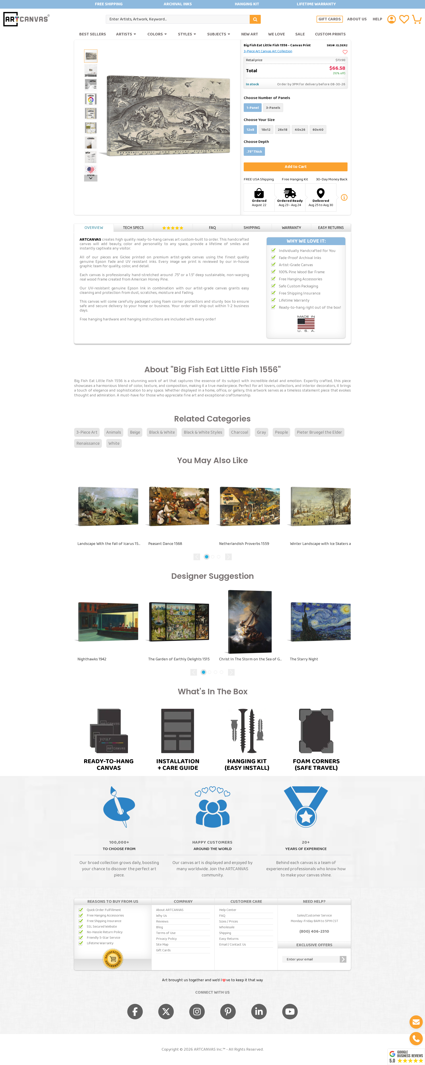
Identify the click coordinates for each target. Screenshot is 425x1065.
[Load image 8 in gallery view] (90, 142)
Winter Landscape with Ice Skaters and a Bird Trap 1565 (322, 544)
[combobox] (183, 19)
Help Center (227, 910)
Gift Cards (330, 19)
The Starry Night (304, 659)
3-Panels (273, 108)
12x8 (250, 130)
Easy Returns (331, 228)
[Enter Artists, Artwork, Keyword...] (255, 19)
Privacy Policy (166, 939)
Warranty (291, 228)
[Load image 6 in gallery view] (90, 113)
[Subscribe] (343, 959)
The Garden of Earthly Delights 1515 (179, 659)
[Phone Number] (416, 1038)
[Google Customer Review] (406, 1057)
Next (228, 557)
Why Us (161, 916)
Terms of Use (166, 933)
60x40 (318, 130)
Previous (196, 557)
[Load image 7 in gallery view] (90, 128)
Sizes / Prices (228, 921)
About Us (357, 19)
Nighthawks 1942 (91, 659)
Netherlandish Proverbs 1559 (244, 544)
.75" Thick (254, 151)
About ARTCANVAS (170, 910)
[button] (417, 19)
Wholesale (226, 927)
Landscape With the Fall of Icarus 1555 (109, 544)
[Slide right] (90, 178)
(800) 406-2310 (314, 931)
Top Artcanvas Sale (212, 4)
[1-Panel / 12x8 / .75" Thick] (90, 70)
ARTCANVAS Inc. (208, 1049)
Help (377, 19)
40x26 (300, 130)
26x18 (282, 130)
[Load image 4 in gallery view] (90, 85)
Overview (94, 228)
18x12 (265, 130)
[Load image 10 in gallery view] (90, 171)
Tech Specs (133, 228)
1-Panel (253, 108)
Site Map (162, 944)
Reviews (173, 228)
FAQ (212, 228)
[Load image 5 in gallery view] (90, 99)
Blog (159, 927)
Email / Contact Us (232, 944)
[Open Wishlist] (404, 19)
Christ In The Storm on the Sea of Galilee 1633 (251, 659)
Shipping (252, 228)
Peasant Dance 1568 (165, 544)
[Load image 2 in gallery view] (90, 56)
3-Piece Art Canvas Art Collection (268, 51)
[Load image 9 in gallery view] (90, 157)
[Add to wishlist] (345, 52)
